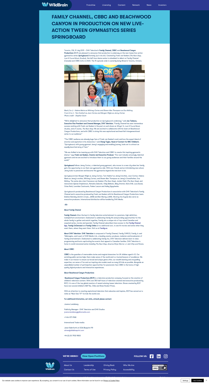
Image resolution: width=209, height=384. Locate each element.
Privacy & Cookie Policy (111, 380)
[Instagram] (165, 356)
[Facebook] (151, 356)
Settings (185, 380)
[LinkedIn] (158, 356)
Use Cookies (197, 380)
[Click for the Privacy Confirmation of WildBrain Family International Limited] (160, 370)
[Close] (206, 380)
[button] (121, 5)
